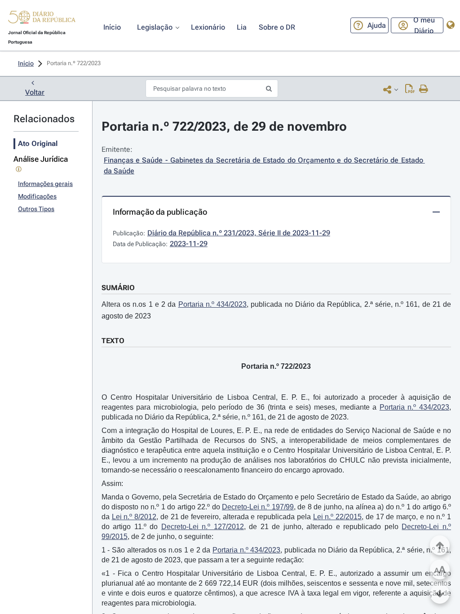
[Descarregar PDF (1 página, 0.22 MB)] (410, 89)
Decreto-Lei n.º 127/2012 (202, 526)
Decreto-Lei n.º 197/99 (258, 507)
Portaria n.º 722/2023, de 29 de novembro (224, 126)
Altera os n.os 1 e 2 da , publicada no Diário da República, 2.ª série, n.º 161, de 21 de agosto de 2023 (276, 310)
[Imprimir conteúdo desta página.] (424, 89)
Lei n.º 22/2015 (337, 517)
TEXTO (113, 340)
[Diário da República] (41, 19)
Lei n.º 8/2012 (134, 517)
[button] (41, 18)
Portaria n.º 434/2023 (212, 304)
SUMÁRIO (118, 287)
